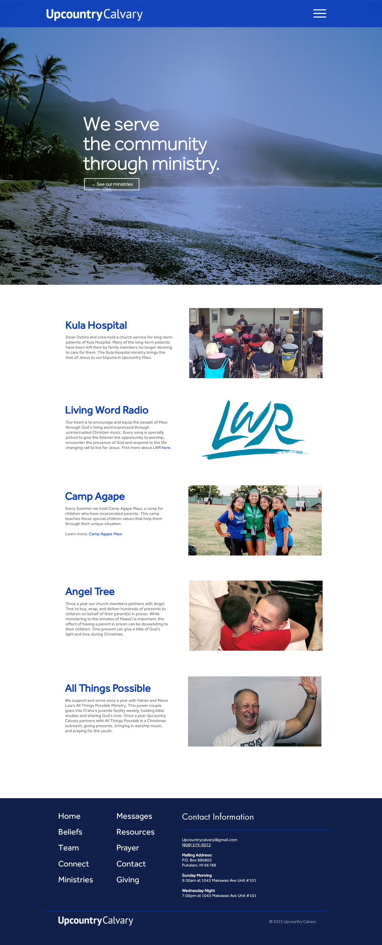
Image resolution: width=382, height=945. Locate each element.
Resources (135, 832)
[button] (319, 13)
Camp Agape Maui (105, 533)
